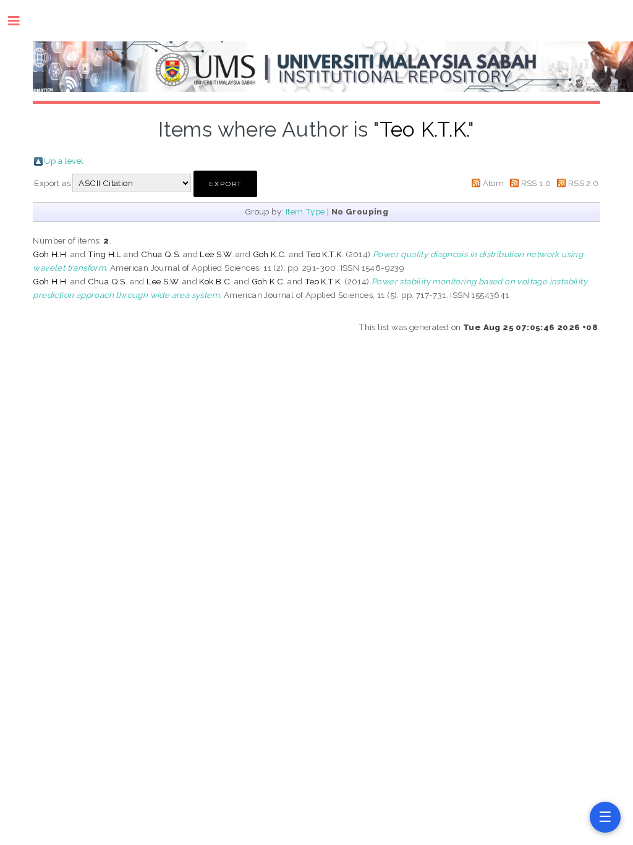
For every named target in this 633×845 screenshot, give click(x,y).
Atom (493, 183)
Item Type (305, 211)
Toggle (20, 20)
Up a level (63, 161)
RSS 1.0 (536, 183)
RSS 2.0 (583, 183)
